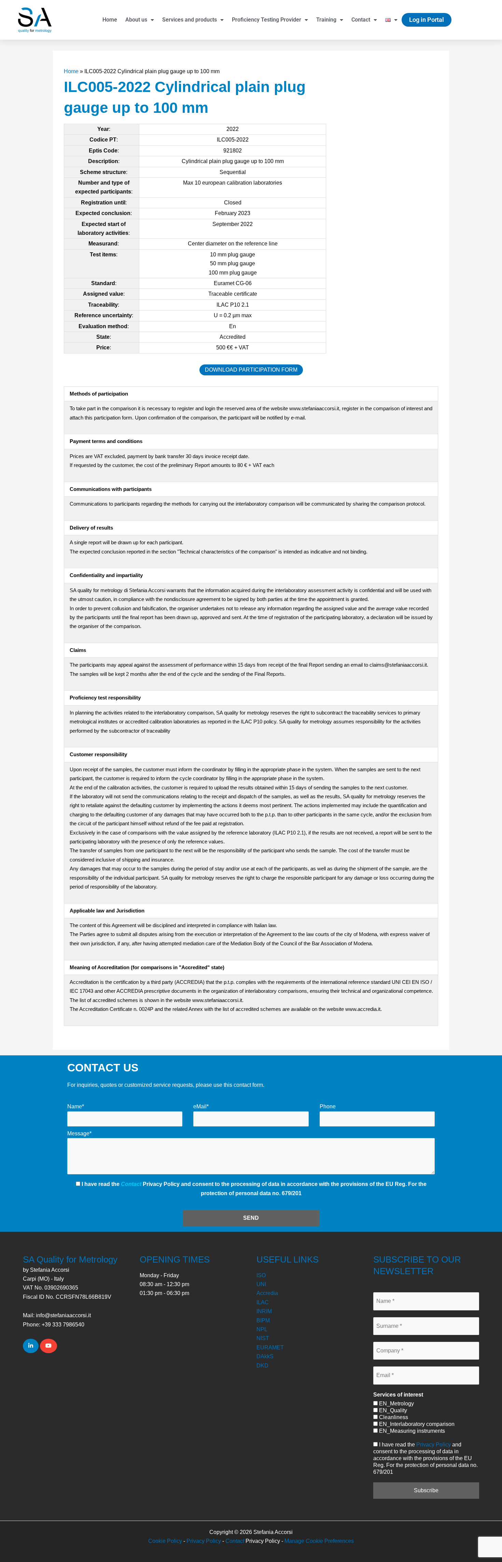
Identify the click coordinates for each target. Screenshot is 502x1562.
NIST (262, 1338)
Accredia (267, 1293)
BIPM (263, 1320)
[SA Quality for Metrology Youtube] (48, 1346)
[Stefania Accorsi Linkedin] (31, 1346)
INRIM (264, 1311)
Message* (79, 1133)
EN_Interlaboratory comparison (416, 1424)
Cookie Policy (165, 1541)
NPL (261, 1329)
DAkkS (265, 1356)
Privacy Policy (433, 1444)
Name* (75, 1106)
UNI (261, 1284)
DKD (262, 1366)
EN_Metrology (396, 1403)
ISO (261, 1275)
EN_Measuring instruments (411, 1431)
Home (109, 19)
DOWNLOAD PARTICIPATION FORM (251, 370)
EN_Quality (392, 1410)
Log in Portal (426, 19)
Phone (328, 1106)
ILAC (262, 1302)
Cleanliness (393, 1417)
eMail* (201, 1106)
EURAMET (270, 1347)
